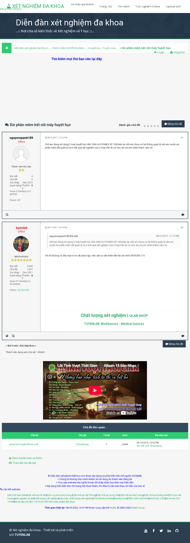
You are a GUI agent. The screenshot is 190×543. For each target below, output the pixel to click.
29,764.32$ (23, 290)
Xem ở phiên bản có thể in (27, 458)
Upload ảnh (173, 6)
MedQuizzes (120, 498)
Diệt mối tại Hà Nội (36, 495)
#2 (182, 227)
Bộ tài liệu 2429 (157, 498)
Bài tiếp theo (27, 345)
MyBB (113, 507)
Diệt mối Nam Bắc (16, 495)
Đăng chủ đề (174, 123)
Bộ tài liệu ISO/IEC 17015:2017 (30, 501)
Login (160, 52)
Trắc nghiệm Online (148, 6)
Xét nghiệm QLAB (24, 498)
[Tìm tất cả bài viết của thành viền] (7, 214)
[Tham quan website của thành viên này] (6, 336)
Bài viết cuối (143, 446)
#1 (182, 137)
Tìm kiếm (124, 6)
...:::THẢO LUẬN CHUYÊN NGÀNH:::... (68, 48)
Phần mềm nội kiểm (138, 498)
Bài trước (13, 345)
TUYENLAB (91, 324)
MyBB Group (138, 507)
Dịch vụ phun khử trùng (59, 495)
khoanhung (82, 444)
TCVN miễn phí (54, 501)
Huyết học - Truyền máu (102, 48)
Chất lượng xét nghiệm (103, 315)
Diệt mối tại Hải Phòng (84, 495)
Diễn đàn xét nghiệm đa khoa (30, 48)
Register (179, 52)
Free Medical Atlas (103, 498)
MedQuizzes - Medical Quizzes (122, 324)
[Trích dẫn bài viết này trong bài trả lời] (183, 214)
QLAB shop (69, 501)
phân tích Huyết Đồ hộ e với (24, 444)
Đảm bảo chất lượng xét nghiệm (76, 498)
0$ (18, 200)
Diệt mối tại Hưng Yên (107, 495)
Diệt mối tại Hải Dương (132, 495)
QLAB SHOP (138, 316)
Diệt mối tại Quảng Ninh (156, 495)
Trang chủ (105, 6)
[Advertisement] (95, 87)
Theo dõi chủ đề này (24, 462)
